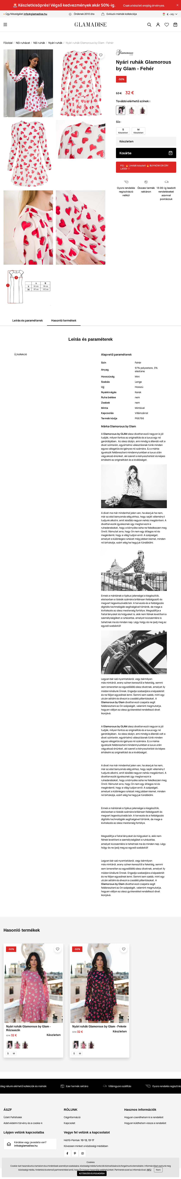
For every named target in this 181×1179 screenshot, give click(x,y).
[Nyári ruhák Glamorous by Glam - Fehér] (9, 1045)
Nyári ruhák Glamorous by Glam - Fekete (99, 1026)
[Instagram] (82, 1153)
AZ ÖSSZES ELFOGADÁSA (92, 1173)
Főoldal (8, 43)
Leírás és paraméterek (27, 320)
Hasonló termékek (63, 320)
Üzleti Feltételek (13, 1117)
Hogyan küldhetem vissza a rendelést (145, 1123)
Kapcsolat (69, 1123)
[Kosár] (175, 25)
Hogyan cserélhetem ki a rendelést (144, 1117)
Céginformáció (72, 1117)
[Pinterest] (74, 1153)
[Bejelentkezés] (158, 25)
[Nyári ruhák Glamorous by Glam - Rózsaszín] (17, 1045)
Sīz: (118, 122)
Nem (158, 1169)
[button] (177, 5)
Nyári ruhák (55, 43)
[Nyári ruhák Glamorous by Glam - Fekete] (25, 1045)
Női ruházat (23, 43)
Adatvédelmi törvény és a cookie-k (23, 1123)
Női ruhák (39, 43)
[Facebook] (67, 1153)
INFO (149, 1169)
